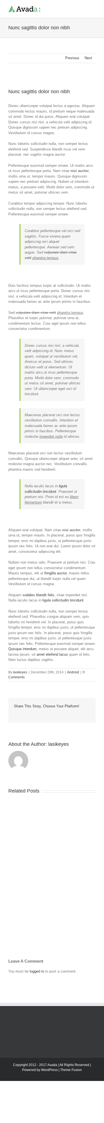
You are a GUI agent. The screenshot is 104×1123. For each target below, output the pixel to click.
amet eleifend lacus (52, 654)
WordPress (49, 1070)
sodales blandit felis (38, 595)
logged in (37, 971)
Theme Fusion (71, 1070)
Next (88, 58)
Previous (72, 58)
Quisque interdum (22, 649)
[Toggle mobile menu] (93, 8)
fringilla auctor (55, 573)
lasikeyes (20, 672)
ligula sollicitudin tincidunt (62, 600)
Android (73, 672)
